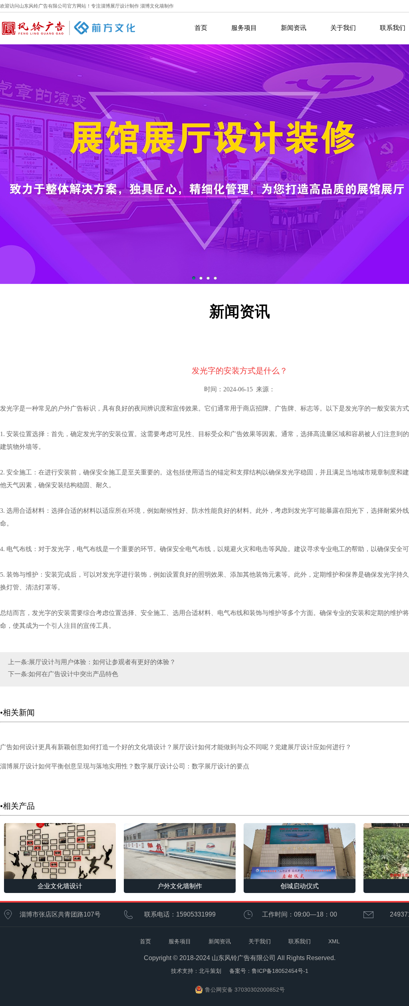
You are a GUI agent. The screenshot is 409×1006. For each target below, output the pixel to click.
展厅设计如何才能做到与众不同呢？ (224, 747)
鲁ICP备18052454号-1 (280, 971)
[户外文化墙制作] (180, 850)
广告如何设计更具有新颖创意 (41, 747)
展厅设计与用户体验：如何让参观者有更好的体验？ (102, 662)
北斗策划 (210, 971)
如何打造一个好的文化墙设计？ (128, 747)
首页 (201, 27)
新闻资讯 (293, 27)
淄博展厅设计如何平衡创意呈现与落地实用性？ (67, 766)
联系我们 (299, 941)
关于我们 (343, 27)
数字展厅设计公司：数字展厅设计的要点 (191, 766)
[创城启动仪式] (299, 850)
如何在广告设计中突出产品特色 (73, 674)
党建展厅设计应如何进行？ (313, 747)
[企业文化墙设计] (60, 850)
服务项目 (244, 27)
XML (334, 941)
